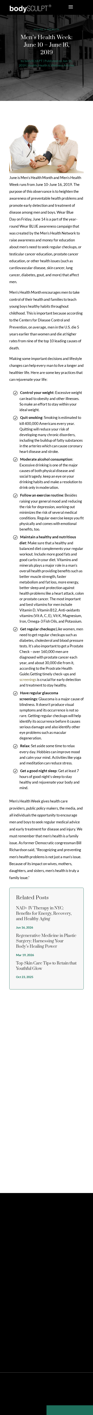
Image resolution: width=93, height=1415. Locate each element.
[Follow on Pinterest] (25, 1239)
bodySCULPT (33, 61)
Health (32, 65)
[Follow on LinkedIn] (40, 1239)
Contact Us (19, 1287)
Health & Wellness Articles (56, 65)
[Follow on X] (17, 1239)
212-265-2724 (27, 1263)
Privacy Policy (34, 1396)
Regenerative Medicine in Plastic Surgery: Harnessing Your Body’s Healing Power (46, 941)
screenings (27, 679)
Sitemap (18, 1396)
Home (38, 29)
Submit (75, 1171)
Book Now (27, 1272)
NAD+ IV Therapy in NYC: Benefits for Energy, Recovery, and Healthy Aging (44, 914)
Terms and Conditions (58, 1396)
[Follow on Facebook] (10, 1239)
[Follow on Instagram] (32, 1239)
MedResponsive (60, 1389)
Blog (77, 1396)
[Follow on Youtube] (47, 1239)
